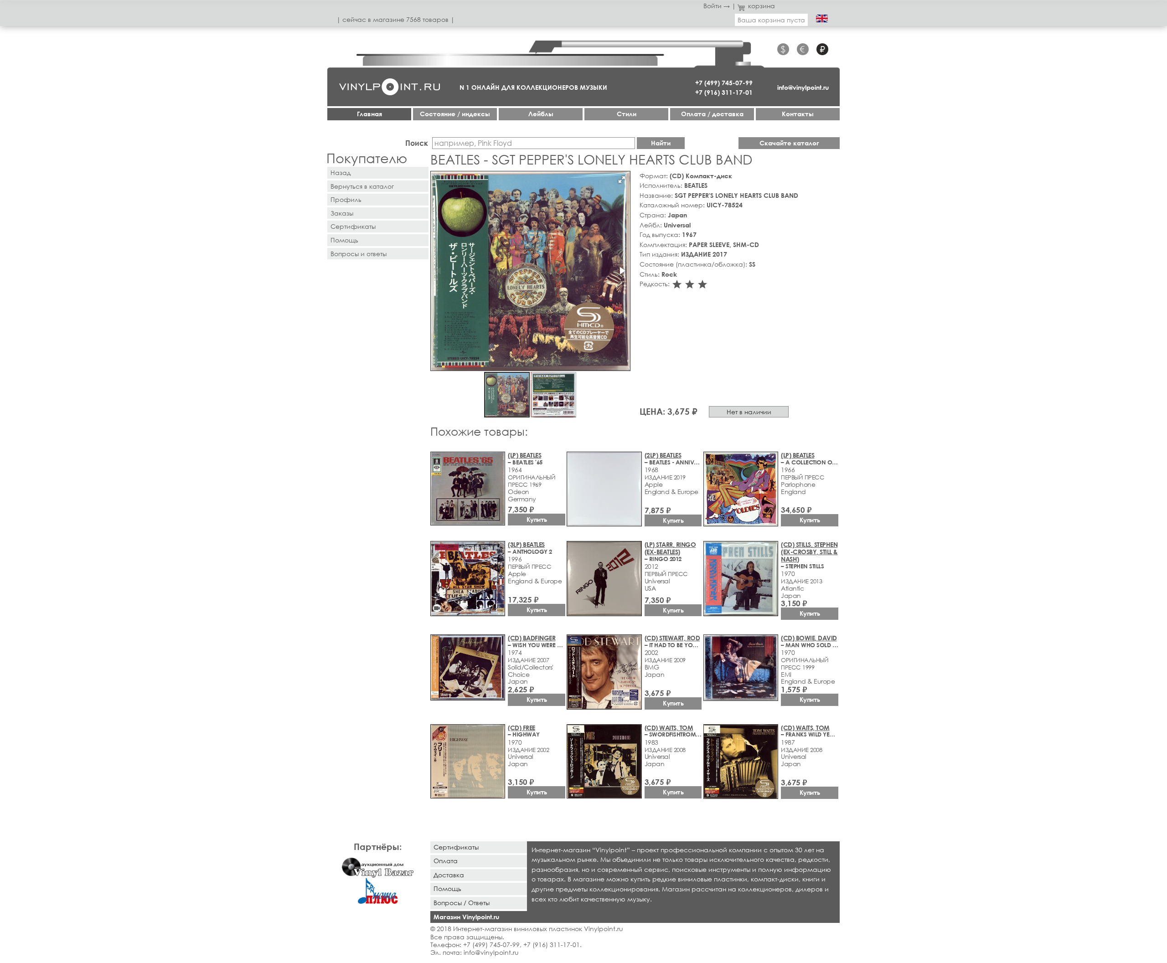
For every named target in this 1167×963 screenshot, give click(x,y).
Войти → (716, 6)
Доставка (449, 875)
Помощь (344, 240)
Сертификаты (353, 226)
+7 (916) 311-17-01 (724, 92)
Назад (340, 172)
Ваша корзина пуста (771, 20)
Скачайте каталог (789, 143)
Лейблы (540, 114)
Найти (661, 143)
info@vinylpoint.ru (803, 87)
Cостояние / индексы (455, 114)
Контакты (798, 114)
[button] (621, 179)
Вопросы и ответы (358, 253)
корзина (761, 6)
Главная (369, 114)
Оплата (446, 861)
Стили (626, 114)
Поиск (416, 143)
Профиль (345, 199)
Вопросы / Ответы (462, 902)
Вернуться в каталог (362, 186)
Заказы (341, 213)
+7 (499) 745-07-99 (724, 83)
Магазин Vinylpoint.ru (466, 917)
